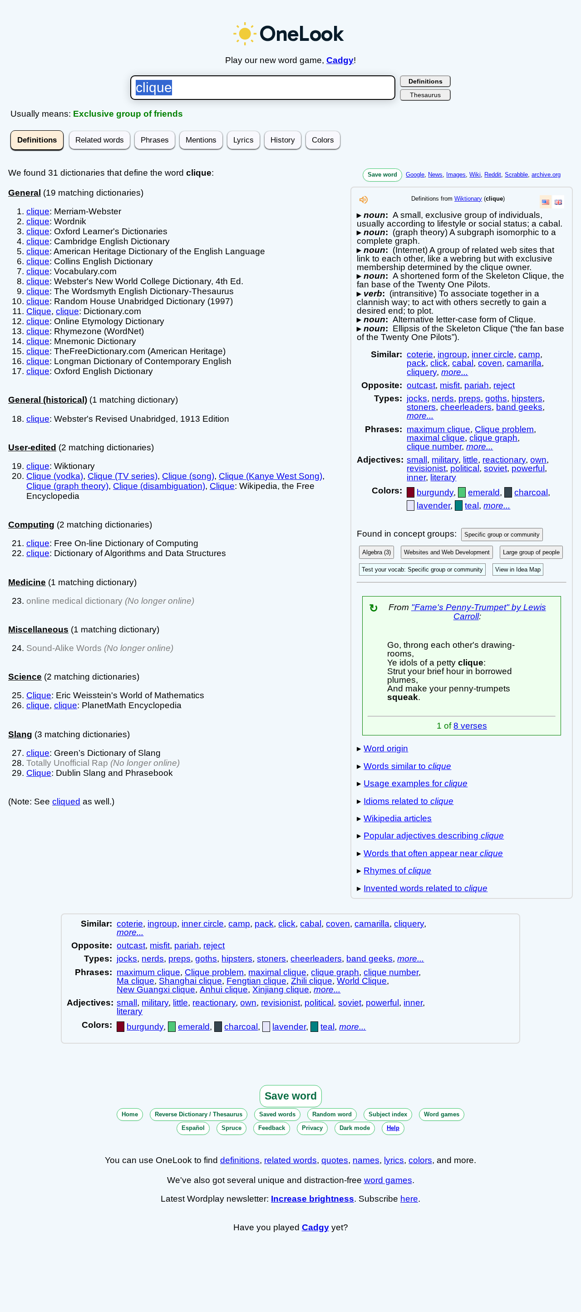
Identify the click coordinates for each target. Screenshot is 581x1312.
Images (456, 174)
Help (393, 1128)
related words (290, 1160)
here (409, 1198)
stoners (421, 407)
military (445, 459)
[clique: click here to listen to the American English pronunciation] (363, 202)
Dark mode (355, 1128)
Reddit (492, 174)
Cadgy (340, 60)
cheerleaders (466, 407)
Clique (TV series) (123, 476)
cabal (462, 363)
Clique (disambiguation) (159, 486)
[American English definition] (545, 202)
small (417, 459)
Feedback (271, 1128)
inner (416, 477)
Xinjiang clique (280, 989)
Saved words (277, 1114)
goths (496, 398)
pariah (476, 385)
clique (37, 211)
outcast (421, 385)
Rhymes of (397, 870)
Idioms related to (408, 801)
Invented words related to (425, 888)
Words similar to (407, 766)
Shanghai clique (190, 981)
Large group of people (531, 552)
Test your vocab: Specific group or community (422, 569)
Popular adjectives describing (434, 835)
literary (443, 477)
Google (415, 174)
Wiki (475, 174)
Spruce (231, 1128)
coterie (420, 354)
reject (504, 385)
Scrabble (516, 174)
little (470, 459)
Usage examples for (416, 783)
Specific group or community (502, 534)
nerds (443, 398)
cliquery (422, 372)
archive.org (546, 174)
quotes (334, 1160)
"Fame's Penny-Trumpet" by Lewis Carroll (478, 611)
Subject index (388, 1114)
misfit (450, 385)
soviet (495, 468)
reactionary (504, 459)
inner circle (493, 354)
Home (130, 1114)
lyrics (394, 1160)
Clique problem (504, 429)
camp (529, 354)
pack (416, 363)
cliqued (66, 801)
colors (420, 1160)
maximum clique (438, 429)
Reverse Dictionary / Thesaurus (198, 1114)
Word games (441, 1114)
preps (469, 398)
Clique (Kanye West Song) (270, 476)
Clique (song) (188, 476)
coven (490, 363)
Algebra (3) (376, 552)
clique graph (493, 438)
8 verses (470, 725)
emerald (484, 492)
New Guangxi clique (156, 989)
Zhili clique (311, 981)
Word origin (386, 748)
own (538, 459)
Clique (38, 311)
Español (193, 1128)
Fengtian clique (256, 981)
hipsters (527, 398)
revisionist (426, 468)
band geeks (519, 407)
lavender (433, 505)
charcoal (531, 492)
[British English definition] (558, 202)
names (366, 1160)
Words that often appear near (433, 853)
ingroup (452, 354)
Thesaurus (425, 95)
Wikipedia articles (398, 818)
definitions (240, 1160)
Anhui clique (224, 989)
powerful (528, 468)
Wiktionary (468, 198)
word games (388, 1180)
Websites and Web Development (447, 552)
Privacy (312, 1128)
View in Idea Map (518, 569)
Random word (332, 1114)
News (435, 174)
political (464, 468)
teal (472, 505)
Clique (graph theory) (67, 486)
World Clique (362, 981)
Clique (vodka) (54, 476)
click (439, 363)
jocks (417, 398)
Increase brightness (312, 1198)
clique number (434, 446)
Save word (382, 174)
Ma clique (135, 981)
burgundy (435, 492)
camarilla (524, 363)
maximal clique (436, 438)
